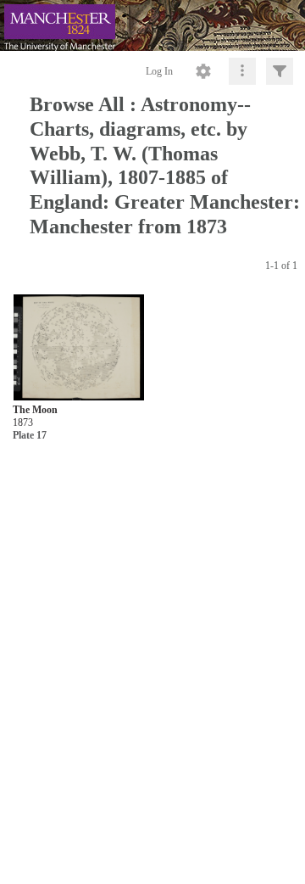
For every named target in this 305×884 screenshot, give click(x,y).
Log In (159, 71)
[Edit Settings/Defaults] (203, 71)
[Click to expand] (279, 71)
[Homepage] (152, 25)
